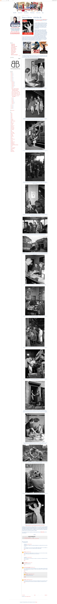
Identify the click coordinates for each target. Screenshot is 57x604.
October (13, 84)
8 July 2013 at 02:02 (29, 557)
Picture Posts (38, 12)
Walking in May (13, 45)
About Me (14, 12)
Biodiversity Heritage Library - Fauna (16, 92)
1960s (11, 117)
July (12, 87)
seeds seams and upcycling (27, 567)
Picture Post (44, 19)
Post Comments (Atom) (27, 596)
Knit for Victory (13, 133)
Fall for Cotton (12, 127)
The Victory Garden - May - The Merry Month (15, 96)
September (13, 85)
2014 (11, 79)
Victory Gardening (13, 147)
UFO (11, 146)
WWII (38, 538)
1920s (11, 113)
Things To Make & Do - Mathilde (15, 91)
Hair (11, 130)
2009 (11, 108)
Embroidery (12, 126)
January (13, 103)
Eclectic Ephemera (13, 47)
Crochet (12, 124)
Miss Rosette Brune (13, 51)
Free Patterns (12, 129)
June (12, 97)
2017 (11, 76)
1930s (11, 114)
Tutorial (12, 145)
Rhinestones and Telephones (14, 54)
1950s (11, 116)
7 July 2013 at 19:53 (29, 544)
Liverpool (12, 135)
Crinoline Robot (13, 44)
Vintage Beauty (12, 148)
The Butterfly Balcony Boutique (14, 144)
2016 (11, 77)
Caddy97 (25, 579)
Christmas (12, 123)
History (12, 131)
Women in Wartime (35, 538)
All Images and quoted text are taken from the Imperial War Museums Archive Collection (35, 525)
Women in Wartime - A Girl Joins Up (16, 94)
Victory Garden (26, 12)
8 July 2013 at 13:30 (30, 562)
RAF (11, 137)
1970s (11, 118)
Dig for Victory (12, 125)
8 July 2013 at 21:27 (32, 567)
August (13, 86)
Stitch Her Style (13, 143)
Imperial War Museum (28, 538)
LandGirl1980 (25, 562)
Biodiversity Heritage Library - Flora (16, 93)
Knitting (12, 134)
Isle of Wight (12, 132)
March (12, 101)
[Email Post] (33, 537)
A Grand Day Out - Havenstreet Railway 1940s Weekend (15, 90)
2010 (11, 107)
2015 (11, 78)
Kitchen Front (20, 12)
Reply (24, 549)
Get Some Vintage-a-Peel (14, 46)
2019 (11, 75)
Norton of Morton (13, 52)
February (13, 102)
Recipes (12, 138)
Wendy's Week (12, 151)
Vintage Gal (12, 53)
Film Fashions (32, 12)
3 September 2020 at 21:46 (29, 579)
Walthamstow (12, 150)
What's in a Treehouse (13, 48)
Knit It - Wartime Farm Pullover (15, 88)
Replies (25, 572)
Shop (43, 12)
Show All (19, 55)
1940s (24, 538)
